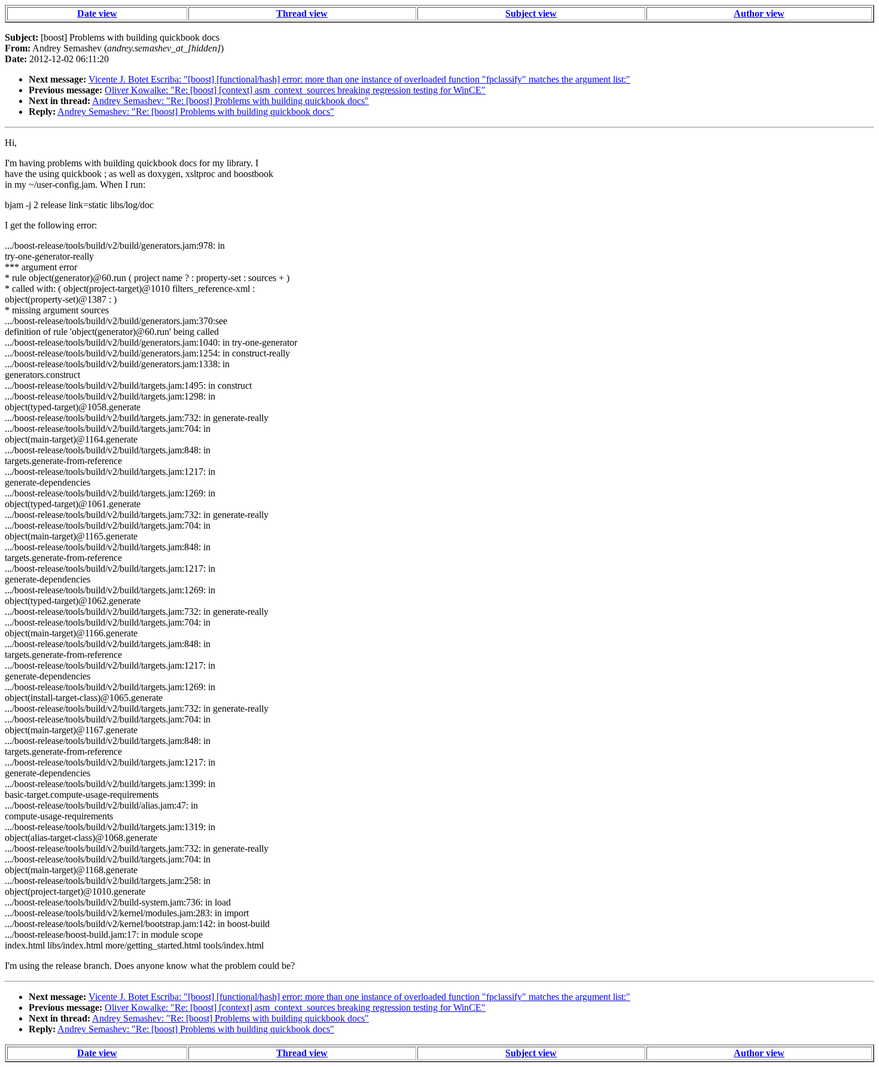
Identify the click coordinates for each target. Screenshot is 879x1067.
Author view (759, 13)
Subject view (531, 13)
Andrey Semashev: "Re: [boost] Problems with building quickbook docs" (230, 101)
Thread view (302, 13)
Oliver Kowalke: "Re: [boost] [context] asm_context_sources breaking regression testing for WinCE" (295, 90)
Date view (97, 13)
